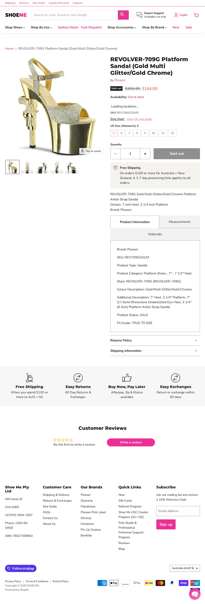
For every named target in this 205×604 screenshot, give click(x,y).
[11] (163, 137)
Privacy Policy (13, 581)
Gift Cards (125, 501)
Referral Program (130, 506)
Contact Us (50, 518)
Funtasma (87, 524)
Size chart (117, 119)
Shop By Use (40, 27)
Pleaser (120, 80)
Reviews (124, 543)
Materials (155, 234)
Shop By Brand (153, 27)
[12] (173, 137)
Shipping (10, 3)
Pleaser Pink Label (93, 512)
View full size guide (139, 119)
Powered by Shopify (17, 590)
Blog (122, 549)
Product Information (135, 222)
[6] (122, 137)
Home (9, 48)
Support (77, 3)
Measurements (180, 222)
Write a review (131, 442)
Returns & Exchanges (57, 501)
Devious (86, 518)
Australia (183, 568)
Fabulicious (88, 506)
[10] (154, 137)
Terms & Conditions (37, 581)
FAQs (46, 512)
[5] (114, 137)
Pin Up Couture (91, 530)
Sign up (166, 524)
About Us (49, 524)
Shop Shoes (14, 27)
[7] (130, 137)
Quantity (116, 144)
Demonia (87, 501)
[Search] (123, 15)
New (176, 27)
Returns (24, 3)
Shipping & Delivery (56, 495)
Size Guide (39, 3)
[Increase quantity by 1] (145, 153)
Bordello (86, 535)
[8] (138, 137)
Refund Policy (61, 581)
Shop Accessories (121, 27)
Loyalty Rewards (59, 3)
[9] (145, 137)
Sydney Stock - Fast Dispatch (79, 27)
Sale (189, 27)
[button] (12, 167)
